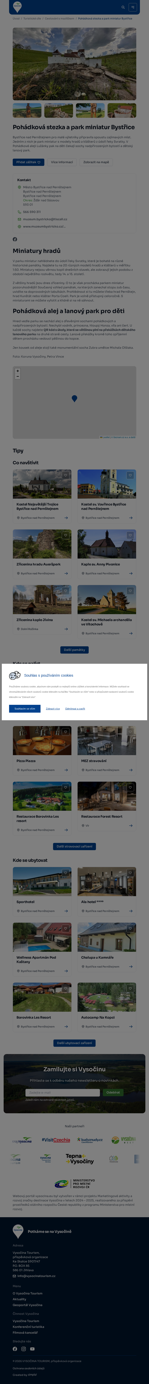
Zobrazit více (53, 708)
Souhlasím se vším (25, 708)
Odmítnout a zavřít (75, 708)
